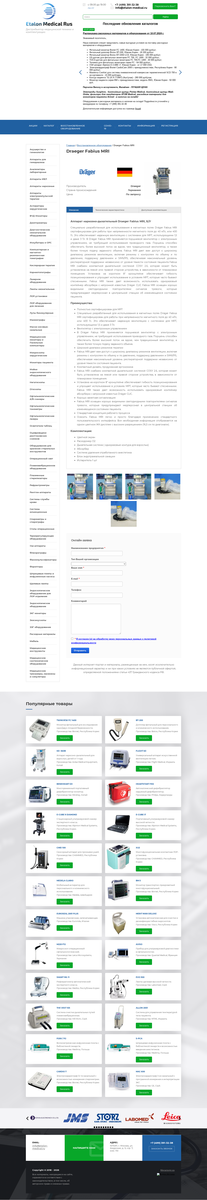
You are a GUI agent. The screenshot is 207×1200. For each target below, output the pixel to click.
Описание (74, 210)
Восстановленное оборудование (94, 145)
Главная (70, 145)
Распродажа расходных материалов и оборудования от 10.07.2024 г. (123, 33)
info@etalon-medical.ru (131, 7)
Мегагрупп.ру (167, 1170)
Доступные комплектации (154, 210)
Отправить (80, 650)
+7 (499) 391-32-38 (127, 4)
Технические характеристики (109, 210)
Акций (138, 108)
